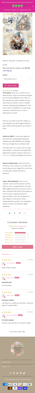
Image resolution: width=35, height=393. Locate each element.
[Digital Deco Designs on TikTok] (24, 373)
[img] (6, 260)
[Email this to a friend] (25, 213)
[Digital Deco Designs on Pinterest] (20, 373)
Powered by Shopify (25, 379)
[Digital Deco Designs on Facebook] (14, 373)
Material (5, 75)
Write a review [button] (17, 247)
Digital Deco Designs (14, 379)
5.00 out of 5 (22, 226)
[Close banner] (33, 6)
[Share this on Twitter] (9, 213)
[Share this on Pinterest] (20, 213)
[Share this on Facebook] (15, 213)
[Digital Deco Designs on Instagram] (17, 373)
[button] (7, 90)
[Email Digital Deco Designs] (10, 373)
